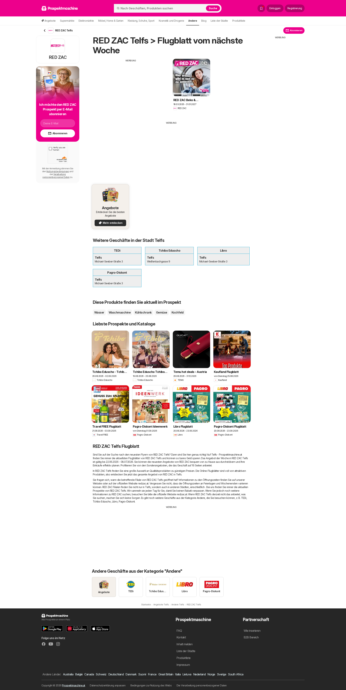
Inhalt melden (184, 644)
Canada (89, 674)
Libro (114, 501)
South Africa (235, 674)
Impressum (183, 665)
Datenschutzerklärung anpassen (107, 685)
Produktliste (238, 20)
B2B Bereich (251, 637)
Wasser (99, 312)
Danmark (130, 674)
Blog (203, 20)
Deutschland (116, 674)
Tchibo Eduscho (102, 501)
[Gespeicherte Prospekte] (261, 8)
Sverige (221, 674)
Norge (211, 674)
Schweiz (101, 674)
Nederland (199, 674)
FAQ (179, 630)
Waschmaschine (120, 312)
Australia (68, 674)
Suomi (142, 674)
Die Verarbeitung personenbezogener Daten (202, 685)
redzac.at (143, 483)
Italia (178, 674)
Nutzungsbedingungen (57, 171)
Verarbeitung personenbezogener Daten (56, 176)
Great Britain (165, 674)
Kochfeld (178, 312)
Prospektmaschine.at (73, 685)
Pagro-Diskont (127, 501)
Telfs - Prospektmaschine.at (226, 454)
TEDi (243, 497)
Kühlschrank (143, 312)
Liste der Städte (219, 20)
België (79, 674)
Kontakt (181, 637)
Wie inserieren (252, 630)
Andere (201, 497)
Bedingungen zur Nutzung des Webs (151, 685)
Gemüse (161, 312)
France (152, 674)
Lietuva (186, 674)
